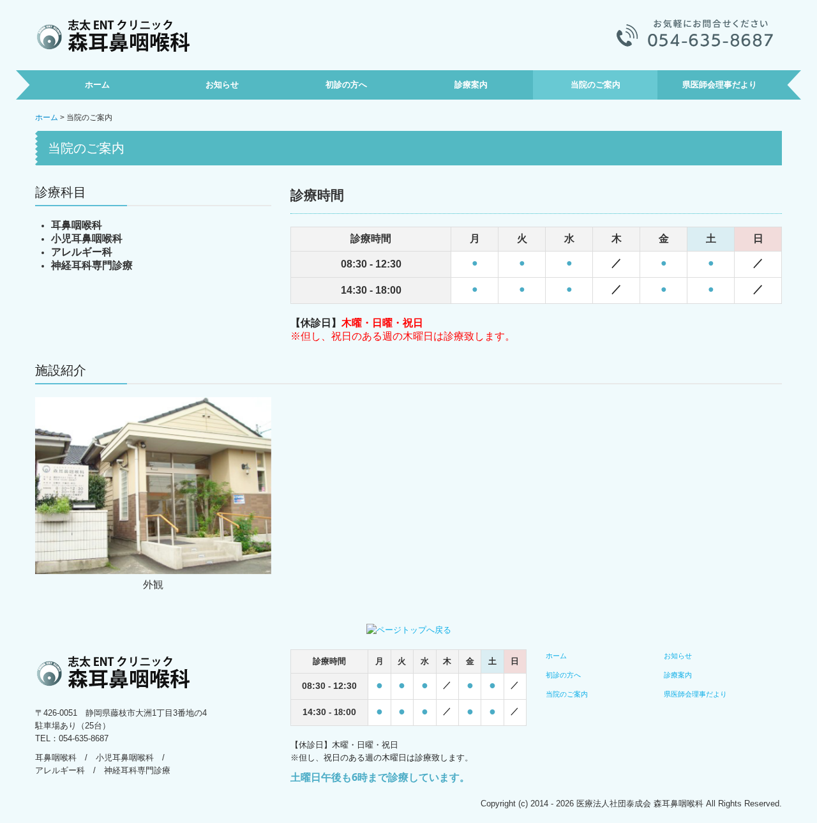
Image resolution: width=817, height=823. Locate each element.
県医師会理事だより (719, 84)
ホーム (97, 84)
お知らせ (222, 84)
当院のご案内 (595, 84)
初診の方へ (346, 84)
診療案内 (471, 84)
